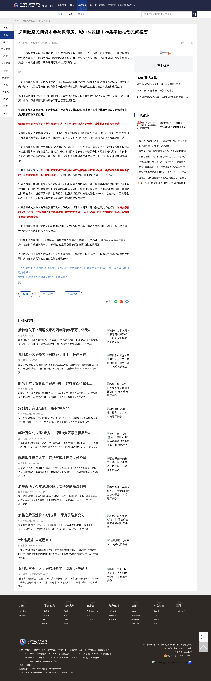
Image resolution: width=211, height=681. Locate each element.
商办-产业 (92, 5)
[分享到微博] (121, 302)
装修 (133, 605)
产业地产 (48, 294)
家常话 (156, 623)
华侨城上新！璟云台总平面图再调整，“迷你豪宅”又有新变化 (161, 163)
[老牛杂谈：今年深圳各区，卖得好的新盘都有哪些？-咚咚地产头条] (118, 493)
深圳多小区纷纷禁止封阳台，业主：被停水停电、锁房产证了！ (55, 355)
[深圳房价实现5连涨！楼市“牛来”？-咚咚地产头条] (118, 414)
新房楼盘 (23, 611)
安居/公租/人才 (93, 611)
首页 (16, 21)
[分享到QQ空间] (127, 302)
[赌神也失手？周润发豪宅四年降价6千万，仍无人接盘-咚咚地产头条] (118, 336)
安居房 (102, 5)
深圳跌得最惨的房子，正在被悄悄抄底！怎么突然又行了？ (162, 142)
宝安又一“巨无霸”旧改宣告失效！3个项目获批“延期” (161, 152)
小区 (44, 619)
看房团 (22, 619)
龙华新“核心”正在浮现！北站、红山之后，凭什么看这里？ (161, 178)
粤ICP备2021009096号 (183, 648)
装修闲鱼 (135, 623)
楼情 (66, 615)
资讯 (40, 21)
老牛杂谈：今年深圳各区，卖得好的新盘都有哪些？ (55, 486)
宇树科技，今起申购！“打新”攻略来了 (155, 90)
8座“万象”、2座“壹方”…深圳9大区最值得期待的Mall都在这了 (55, 433)
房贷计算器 (181, 611)
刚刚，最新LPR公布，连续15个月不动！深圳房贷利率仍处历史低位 (161, 157)
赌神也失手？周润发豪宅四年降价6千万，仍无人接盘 (55, 330)
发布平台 (82, 14)
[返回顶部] (204, 647)
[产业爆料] (165, 52)
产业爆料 (163, 65)
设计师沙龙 (136, 615)
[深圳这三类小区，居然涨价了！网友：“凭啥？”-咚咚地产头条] (118, 575)
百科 (88, 615)
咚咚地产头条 (28, 21)
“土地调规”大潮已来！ (35, 540)
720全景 (90, 619)
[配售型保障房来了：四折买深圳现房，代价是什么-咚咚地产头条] (118, 464)
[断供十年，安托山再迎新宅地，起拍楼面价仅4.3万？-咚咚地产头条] (118, 390)
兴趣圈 (156, 611)
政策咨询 (112, 611)
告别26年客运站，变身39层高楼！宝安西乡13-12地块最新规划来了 (162, 168)
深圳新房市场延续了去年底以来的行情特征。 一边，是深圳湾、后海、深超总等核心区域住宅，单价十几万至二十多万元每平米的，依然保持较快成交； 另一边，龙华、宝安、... (57, 500)
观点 (66, 619)
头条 (60, 14)
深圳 (25, 294)
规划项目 (112, 615)
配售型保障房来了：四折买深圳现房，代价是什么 (55, 458)
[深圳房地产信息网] (34, 643)
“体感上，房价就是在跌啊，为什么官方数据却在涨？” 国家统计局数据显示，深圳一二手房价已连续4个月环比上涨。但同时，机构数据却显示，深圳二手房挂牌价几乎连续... (58, 582)
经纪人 (44, 623)
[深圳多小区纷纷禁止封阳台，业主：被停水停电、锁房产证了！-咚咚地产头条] (118, 361)
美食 (156, 615)
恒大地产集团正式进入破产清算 (153, 146)
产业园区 (112, 619)
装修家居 (121, 5)
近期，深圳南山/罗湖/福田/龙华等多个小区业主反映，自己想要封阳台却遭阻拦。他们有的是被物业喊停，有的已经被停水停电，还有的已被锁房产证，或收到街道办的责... (58, 369)
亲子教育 (157, 619)
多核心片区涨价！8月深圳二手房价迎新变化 (51, 515)
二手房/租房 (48, 605)
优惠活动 (23, 615)
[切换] (50, 6)
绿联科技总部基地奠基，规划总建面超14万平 (159, 84)
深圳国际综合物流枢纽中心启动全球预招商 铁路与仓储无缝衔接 (162, 98)
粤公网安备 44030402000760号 (179, 656)
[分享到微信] (115, 302)
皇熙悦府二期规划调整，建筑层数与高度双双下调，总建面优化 (161, 184)
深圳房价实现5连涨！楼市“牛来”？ (44, 408)
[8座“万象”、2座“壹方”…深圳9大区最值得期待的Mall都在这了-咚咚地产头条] (118, 439)
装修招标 (135, 619)
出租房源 (45, 615)
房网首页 (62, 5)
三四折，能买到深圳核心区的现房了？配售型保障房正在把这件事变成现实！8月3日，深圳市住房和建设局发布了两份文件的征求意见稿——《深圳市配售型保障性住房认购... (58, 472)
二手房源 (45, 611)
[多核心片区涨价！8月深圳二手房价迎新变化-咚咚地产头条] (118, 521)
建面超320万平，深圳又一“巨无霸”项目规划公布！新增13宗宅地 (173, 125)
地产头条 (82, 5)
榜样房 (134, 611)
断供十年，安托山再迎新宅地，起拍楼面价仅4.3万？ (55, 383)
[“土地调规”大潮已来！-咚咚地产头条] (118, 546)
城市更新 (112, 5)
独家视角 (72, 294)
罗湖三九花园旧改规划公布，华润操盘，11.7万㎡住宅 (161, 173)
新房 (72, 5)
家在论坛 (131, 5)
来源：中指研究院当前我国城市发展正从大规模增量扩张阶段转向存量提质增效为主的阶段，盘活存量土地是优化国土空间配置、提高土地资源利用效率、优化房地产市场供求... (58, 554)
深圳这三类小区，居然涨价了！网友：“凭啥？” (54, 568)
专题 (70, 14)
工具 (178, 605)
